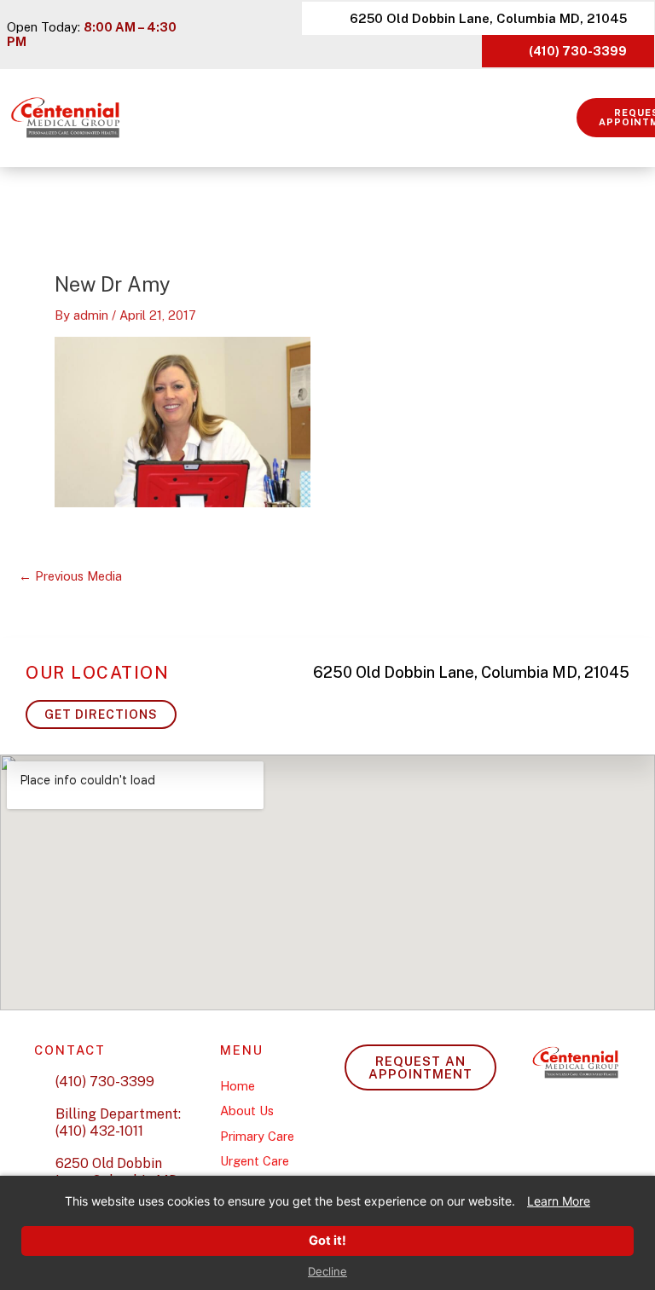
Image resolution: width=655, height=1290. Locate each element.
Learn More (558, 1201)
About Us (247, 1110)
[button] (565, 118)
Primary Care (257, 1136)
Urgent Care (254, 1161)
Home (237, 1086)
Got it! (327, 1240)
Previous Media (70, 576)
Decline (327, 1271)
